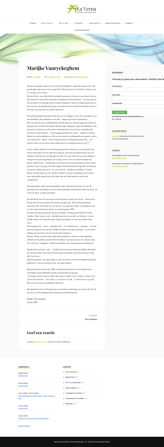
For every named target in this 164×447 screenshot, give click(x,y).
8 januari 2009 (53, 77)
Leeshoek (78, 23)
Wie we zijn (63, 23)
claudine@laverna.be (120, 166)
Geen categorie (71, 388)
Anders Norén (104, 442)
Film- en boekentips (73, 382)
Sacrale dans (23, 376)
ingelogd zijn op (40, 341)
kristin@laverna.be (119, 158)
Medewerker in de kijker (78, 77)
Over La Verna (46, 23)
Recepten (69, 403)
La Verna (36, 77)
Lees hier (115, 136)
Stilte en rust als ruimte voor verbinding (33, 418)
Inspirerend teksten (112, 23)
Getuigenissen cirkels (74, 393)
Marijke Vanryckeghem (53, 68)
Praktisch (128, 23)
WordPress (79, 442)
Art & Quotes (71, 372)
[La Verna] (82, 12)
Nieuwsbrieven (94, 23)
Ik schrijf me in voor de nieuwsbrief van (127, 116)
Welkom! (33, 23)
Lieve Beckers (91, 319)
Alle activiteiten (24, 426)
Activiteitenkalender (82, 30)
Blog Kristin (70, 377)
